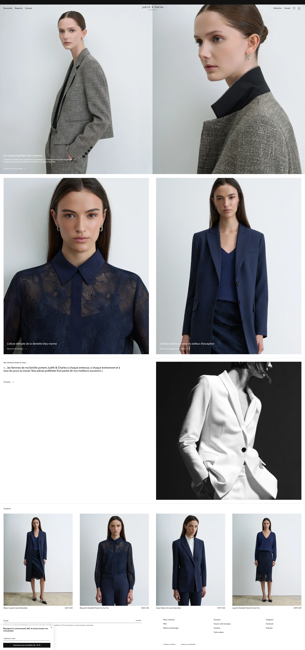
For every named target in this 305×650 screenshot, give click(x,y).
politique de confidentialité (188, 644)
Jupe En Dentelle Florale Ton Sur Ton (246, 608)
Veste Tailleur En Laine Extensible (168, 608)
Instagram (269, 620)
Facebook (269, 624)
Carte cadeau (219, 632)
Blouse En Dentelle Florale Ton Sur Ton (94, 608)
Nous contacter (169, 620)
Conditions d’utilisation (169, 644)
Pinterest (269, 628)
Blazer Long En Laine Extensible (15, 608)
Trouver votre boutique (222, 624)
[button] (18, 8)
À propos (7, 382)
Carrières (217, 628)
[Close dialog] (51, 627)
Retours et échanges (170, 628)
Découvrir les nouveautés (13, 169)
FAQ (165, 624)
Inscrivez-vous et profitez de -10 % (26, 645)
